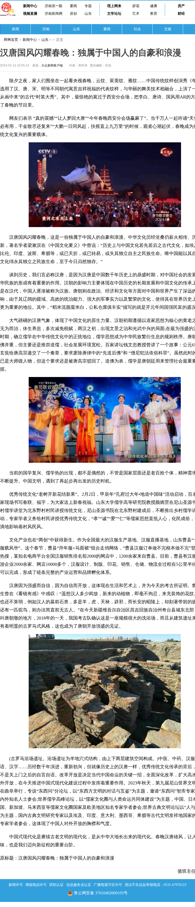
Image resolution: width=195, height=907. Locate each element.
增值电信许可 (36, 885)
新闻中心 (30, 6)
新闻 (15, 29)
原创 (73, 13)
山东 (88, 13)
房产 (181, 6)
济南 (46, 29)
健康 (153, 6)
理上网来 (114, 6)
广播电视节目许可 (108, 885)
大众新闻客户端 (52, 65)
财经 (181, 13)
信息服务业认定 (78, 885)
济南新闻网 (53, 13)
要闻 (73, 6)
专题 (88, 6)
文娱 (167, 29)
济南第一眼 (53, 6)
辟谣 (135, 6)
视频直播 (30, 13)
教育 (153, 13)
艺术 (135, 13)
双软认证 (56, 885)
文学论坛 (114, 13)
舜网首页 (11, 40)
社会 (137, 29)
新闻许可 (16, 885)
